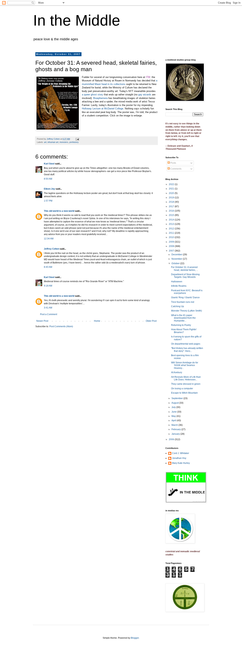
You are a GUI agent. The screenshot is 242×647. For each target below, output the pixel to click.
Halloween (176, 281)
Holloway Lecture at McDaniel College (102, 108)
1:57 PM (48, 200)
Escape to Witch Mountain (184, 393)
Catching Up (177, 306)
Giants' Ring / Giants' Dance (185, 297)
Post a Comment (48, 314)
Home (97, 321)
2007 (172, 250)
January (175, 434)
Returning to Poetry (181, 325)
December (177, 254)
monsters (64, 142)
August (175, 403)
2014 (172, 219)
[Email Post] (77, 139)
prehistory (74, 142)
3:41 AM (48, 307)
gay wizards (144, 94)
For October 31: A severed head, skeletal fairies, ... (184, 268)
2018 (172, 202)
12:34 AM (49, 238)
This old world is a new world (59, 211)
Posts (173, 163)
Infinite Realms (178, 286)
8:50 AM (48, 179)
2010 (172, 237)
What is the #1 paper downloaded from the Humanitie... (183, 318)
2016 (172, 210)
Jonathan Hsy (179, 458)
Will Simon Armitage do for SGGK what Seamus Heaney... (184, 365)
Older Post (151, 321)
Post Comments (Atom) (61, 326)
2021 (172, 188)
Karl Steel (49, 163)
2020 (172, 193)
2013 (172, 224)
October (175, 263)
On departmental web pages (185, 344)
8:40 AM (48, 267)
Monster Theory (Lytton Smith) (186, 310)
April (174, 420)
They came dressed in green (185, 384)
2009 (172, 242)
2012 (172, 228)
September (177, 398)
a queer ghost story (92, 94)
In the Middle (76, 20)
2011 (172, 233)
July (173, 407)
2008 (172, 246)
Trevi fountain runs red (182, 302)
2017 (172, 206)
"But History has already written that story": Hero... (187, 349)
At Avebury (176, 372)
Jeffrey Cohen (51, 249)
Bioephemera (100, 98)
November (177, 259)
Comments (176, 168)
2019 (172, 197)
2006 (172, 439)
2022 (172, 184)
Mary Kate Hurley (181, 463)
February (176, 429)
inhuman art (53, 142)
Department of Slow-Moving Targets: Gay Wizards (185, 275)
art (45, 142)
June (174, 411)
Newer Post (42, 321)
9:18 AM (48, 285)
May (173, 416)
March (174, 425)
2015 (172, 215)
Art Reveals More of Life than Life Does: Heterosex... (186, 378)
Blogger (135, 638)
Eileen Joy (49, 189)
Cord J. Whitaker (180, 453)
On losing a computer (182, 388)
